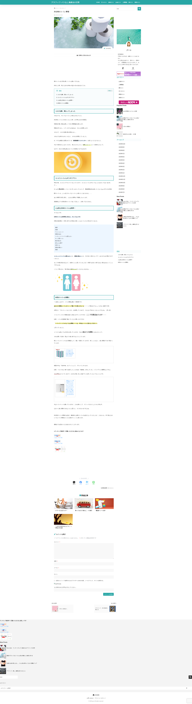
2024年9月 (121, 185)
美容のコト (137, 2)
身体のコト (111, 2)
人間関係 (125, 2)
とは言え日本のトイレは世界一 (65, 100)
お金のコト (118, 2)
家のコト (131, 2)
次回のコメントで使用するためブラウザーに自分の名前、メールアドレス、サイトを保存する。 (80, 580)
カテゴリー (3, 683)
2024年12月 (122, 176)
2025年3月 (121, 166)
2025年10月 (122, 144)
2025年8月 (121, 150)
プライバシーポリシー (100, 698)
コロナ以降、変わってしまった (65, 94)
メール (56, 567)
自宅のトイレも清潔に (63, 103)
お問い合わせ (90, 698)
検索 (139, 8)
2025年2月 (121, 169)
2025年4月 (121, 163)
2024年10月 (122, 182)
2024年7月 (121, 192)
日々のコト (104, 2)
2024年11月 (122, 179)
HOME (98, 2)
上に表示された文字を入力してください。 (65, 587)
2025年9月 (121, 147)
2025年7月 (121, 153)
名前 (56, 561)
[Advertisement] (84, 68)
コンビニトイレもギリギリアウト (66, 97)
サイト (56, 574)
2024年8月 (121, 189)
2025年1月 (121, 173)
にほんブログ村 (58, 437)
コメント (57, 542)
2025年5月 (121, 160)
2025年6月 (121, 156)
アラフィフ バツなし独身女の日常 (65, 2)
